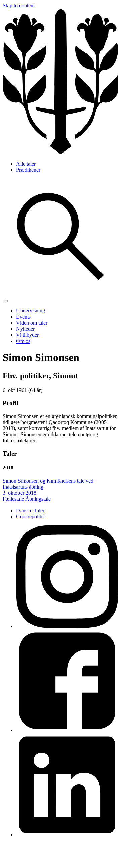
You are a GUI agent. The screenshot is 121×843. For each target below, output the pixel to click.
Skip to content (19, 5)
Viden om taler (31, 323)
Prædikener (28, 170)
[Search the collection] (60, 293)
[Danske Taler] (60, 152)
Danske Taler (30, 510)
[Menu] (5, 301)
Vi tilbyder (27, 335)
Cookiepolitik (30, 516)
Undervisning (30, 310)
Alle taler (26, 164)
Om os (23, 341)
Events (23, 317)
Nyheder (25, 329)
